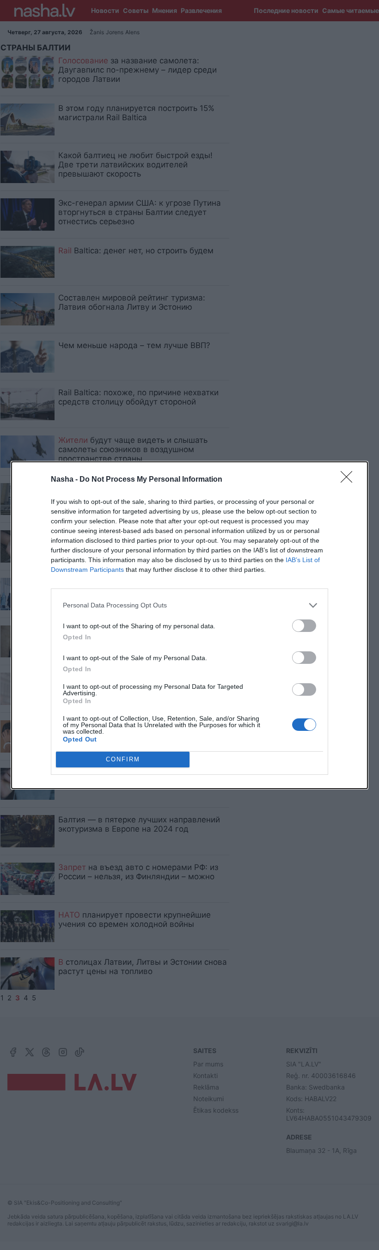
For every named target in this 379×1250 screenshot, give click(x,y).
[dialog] (189, 625)
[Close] (349, 480)
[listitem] (189, 605)
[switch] (304, 625)
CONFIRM (123, 759)
